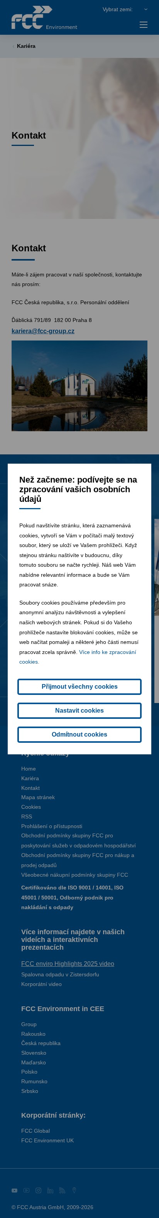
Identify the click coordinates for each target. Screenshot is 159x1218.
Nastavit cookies (79, 710)
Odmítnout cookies (79, 734)
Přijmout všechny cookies (80, 686)
